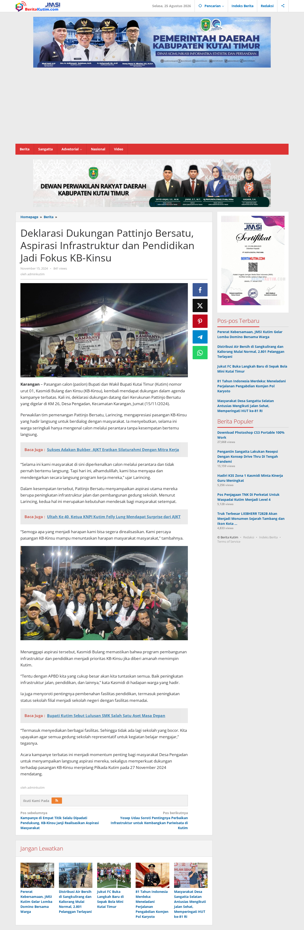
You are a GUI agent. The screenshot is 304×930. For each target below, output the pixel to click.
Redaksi (248, 537)
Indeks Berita (268, 537)
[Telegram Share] (200, 337)
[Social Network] (283, 6)
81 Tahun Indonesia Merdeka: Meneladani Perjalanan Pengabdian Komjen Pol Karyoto (251, 386)
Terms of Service (228, 541)
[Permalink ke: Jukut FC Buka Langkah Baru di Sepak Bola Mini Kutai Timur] (114, 875)
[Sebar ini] (200, 289)
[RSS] (57, 800)
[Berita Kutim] (38, 6)
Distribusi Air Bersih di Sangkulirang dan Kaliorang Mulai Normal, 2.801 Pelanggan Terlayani (75, 901)
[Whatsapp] (200, 352)
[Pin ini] (200, 321)
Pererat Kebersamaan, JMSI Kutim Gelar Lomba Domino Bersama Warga (36, 901)
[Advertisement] (152, 108)
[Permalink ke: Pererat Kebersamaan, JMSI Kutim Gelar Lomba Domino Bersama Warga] (37, 875)
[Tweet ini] (200, 305)
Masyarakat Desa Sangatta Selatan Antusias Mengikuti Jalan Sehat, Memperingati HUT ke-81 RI (245, 406)
